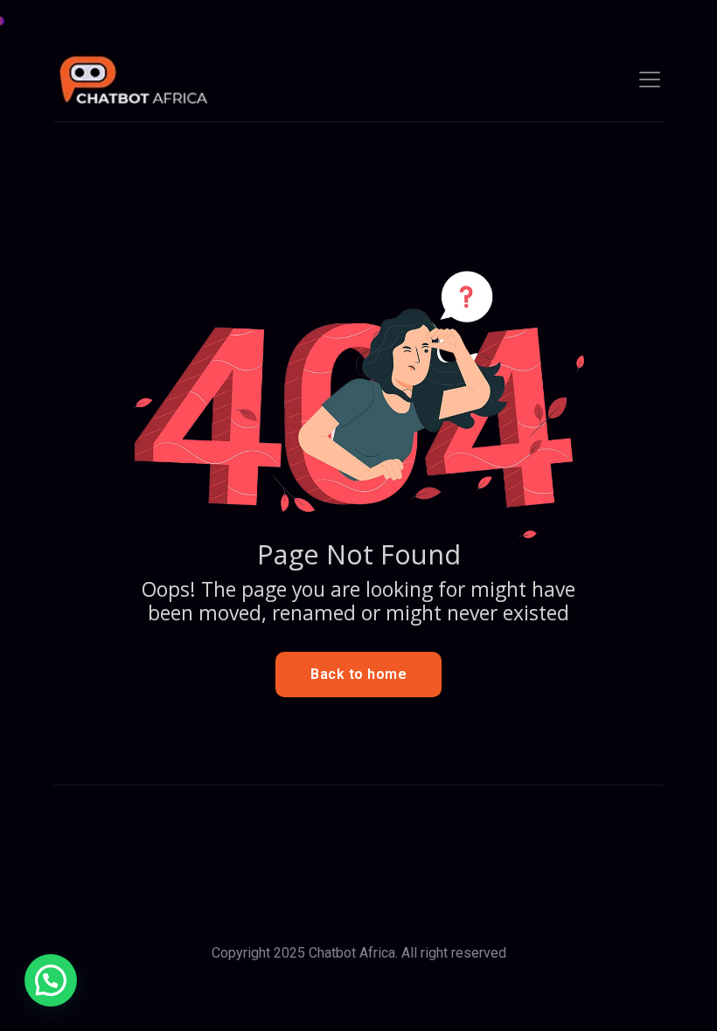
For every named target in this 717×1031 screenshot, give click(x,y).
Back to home (358, 674)
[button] (50, 980)
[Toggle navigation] (650, 79)
